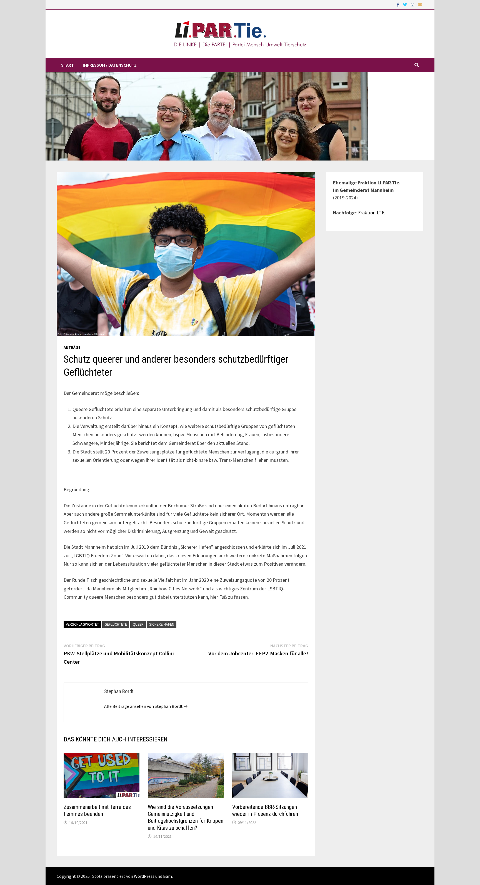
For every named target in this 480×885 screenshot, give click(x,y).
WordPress (144, 876)
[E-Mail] (420, 4)
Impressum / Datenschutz (110, 65)
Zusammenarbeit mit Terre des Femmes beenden (97, 810)
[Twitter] (405, 4)
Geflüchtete (115, 624)
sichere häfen (161, 624)
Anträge (72, 347)
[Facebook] (398, 4)
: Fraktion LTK (370, 212)
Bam (167, 876)
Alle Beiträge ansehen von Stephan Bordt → (146, 706)
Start (67, 65)
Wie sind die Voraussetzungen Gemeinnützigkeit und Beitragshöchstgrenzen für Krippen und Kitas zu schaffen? (185, 817)
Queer (138, 624)
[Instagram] (413, 4)
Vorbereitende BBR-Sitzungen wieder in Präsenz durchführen (265, 810)
